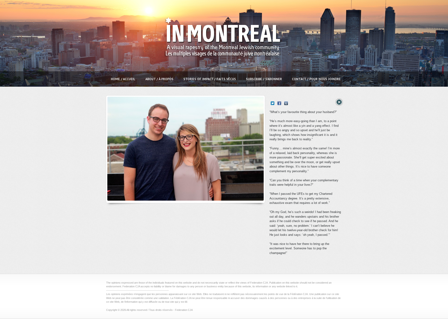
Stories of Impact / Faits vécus (209, 79)
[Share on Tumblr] (286, 103)
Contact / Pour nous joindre (316, 79)
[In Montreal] (221, 68)
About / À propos (159, 79)
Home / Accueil (123, 79)
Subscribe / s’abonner (264, 79)
